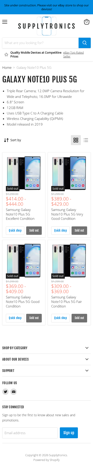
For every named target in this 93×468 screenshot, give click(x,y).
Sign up (68, 433)
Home (7, 67)
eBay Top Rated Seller (73, 54)
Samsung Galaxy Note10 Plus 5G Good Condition (23, 301)
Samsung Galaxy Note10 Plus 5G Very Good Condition (67, 214)
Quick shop (15, 230)
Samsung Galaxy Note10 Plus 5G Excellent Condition (20, 214)
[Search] (85, 43)
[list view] (86, 140)
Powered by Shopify (46, 460)
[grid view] (76, 140)
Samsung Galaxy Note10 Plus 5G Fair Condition (66, 301)
